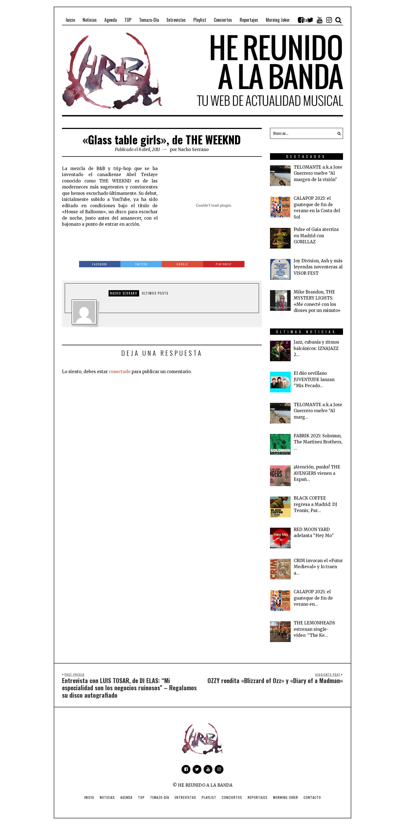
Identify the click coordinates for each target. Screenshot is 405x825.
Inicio (89, 797)
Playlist (209, 797)
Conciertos (232, 797)
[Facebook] (301, 19)
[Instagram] (329, 19)
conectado (119, 371)
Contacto (312, 797)
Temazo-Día (159, 797)
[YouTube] (319, 19)
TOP (141, 797)
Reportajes (258, 797)
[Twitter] (310, 19)
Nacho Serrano (193, 149)
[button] (337, 133)
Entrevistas (185, 797)
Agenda (126, 797)
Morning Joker (285, 797)
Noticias (107, 797)
